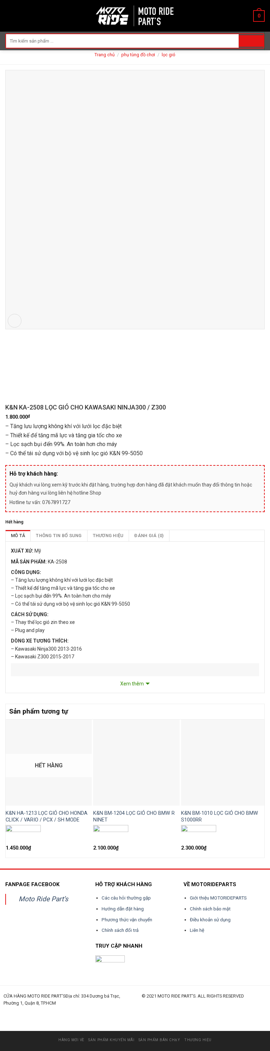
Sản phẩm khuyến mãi (111, 1040)
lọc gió (168, 54)
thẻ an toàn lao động (163, 1011)
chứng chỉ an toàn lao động (186, 1011)
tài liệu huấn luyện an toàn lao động (136, 1011)
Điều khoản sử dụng (210, 919)
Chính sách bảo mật (210, 908)
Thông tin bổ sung (59, 535)
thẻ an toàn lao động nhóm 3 (214, 1011)
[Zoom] (14, 321)
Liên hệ (197, 930)
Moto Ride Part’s (43, 899)
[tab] (18, 535)
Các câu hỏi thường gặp (126, 898)
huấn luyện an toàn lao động (17, 1011)
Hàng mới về (71, 1040)
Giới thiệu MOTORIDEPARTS (218, 898)
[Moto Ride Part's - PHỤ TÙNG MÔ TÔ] (135, 15)
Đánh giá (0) (148, 535)
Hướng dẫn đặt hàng (123, 908)
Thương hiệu (108, 535)
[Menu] (9, 15)
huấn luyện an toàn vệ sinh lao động (72, 1011)
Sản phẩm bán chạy (159, 1040)
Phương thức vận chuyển (127, 919)
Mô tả (18, 535)
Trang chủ (105, 54)
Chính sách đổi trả (120, 930)
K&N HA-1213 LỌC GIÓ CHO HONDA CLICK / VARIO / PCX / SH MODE (47, 816)
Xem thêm (132, 683)
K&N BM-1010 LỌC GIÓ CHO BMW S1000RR (219, 816)
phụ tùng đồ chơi (138, 54)
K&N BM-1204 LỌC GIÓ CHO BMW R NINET (134, 816)
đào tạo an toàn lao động (43, 1011)
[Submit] (251, 41)
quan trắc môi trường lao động (104, 1011)
